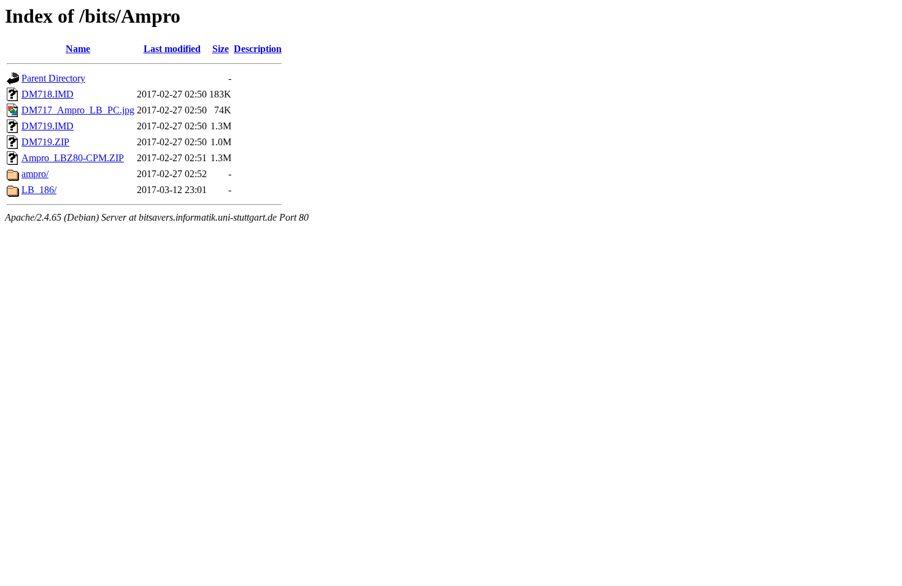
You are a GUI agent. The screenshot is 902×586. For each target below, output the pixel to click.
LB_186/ (38, 190)
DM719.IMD (47, 126)
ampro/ (34, 174)
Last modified (172, 49)
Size (220, 49)
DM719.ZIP (45, 142)
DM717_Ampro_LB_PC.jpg (77, 110)
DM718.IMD (47, 94)
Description (258, 49)
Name (78, 49)
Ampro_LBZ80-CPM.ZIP (72, 158)
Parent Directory (53, 78)
